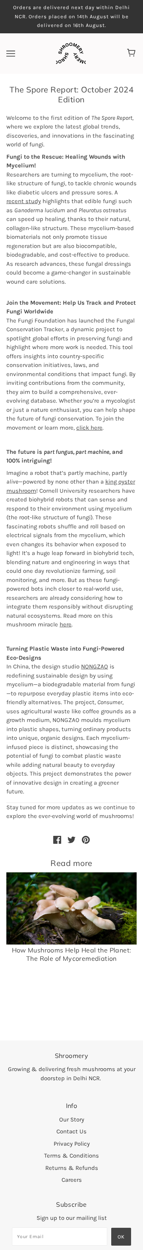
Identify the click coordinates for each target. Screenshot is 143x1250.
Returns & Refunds (71, 1167)
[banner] (71, 52)
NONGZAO (94, 666)
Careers (72, 1179)
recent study (23, 201)
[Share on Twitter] (71, 839)
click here (89, 427)
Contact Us (71, 1131)
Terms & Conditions (71, 1155)
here (66, 624)
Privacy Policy (72, 1143)
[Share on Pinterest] (86, 839)
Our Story (71, 1119)
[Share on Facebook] (57, 839)
